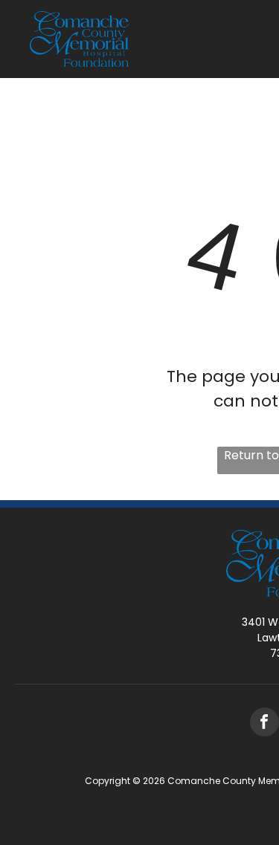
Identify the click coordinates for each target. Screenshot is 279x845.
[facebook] (264, 724)
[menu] (257, 39)
